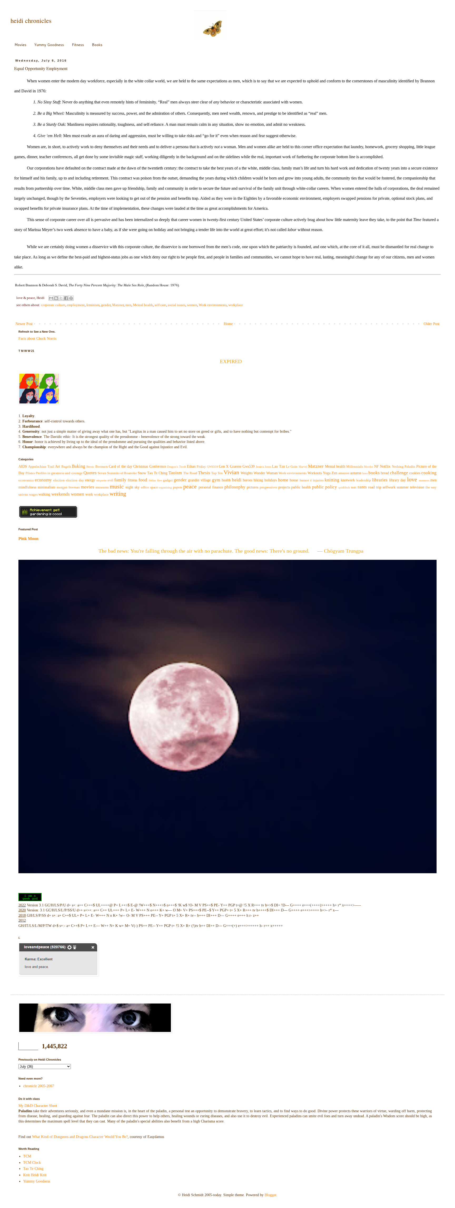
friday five (155, 480)
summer (403, 487)
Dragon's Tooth (176, 466)
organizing (165, 487)
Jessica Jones (263, 466)
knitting (332, 479)
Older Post (431, 324)
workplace (235, 305)
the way (431, 487)
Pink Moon (28, 538)
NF (376, 466)
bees (365, 473)
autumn (355, 473)
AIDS (22, 466)
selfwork (389, 487)
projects (284, 487)
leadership (363, 480)
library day (397, 480)
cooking (429, 472)
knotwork (348, 480)
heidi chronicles (31, 20)
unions (23, 494)
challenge (399, 472)
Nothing (398, 466)
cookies (414, 473)
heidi (236, 479)
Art (57, 466)
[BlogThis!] (56, 298)
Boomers (101, 466)
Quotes (90, 472)
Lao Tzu (278, 466)
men (128, 305)
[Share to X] (61, 298)
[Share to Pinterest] (71, 298)
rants (362, 487)
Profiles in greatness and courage (59, 473)
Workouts (315, 473)
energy (90, 480)
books (374, 472)
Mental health (143, 305)
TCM (27, 1156)
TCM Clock (32, 1163)
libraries (380, 479)
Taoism (175, 472)
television (417, 487)
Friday (201, 466)
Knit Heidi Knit (35, 1175)
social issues (176, 305)
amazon (343, 473)
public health (301, 487)
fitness (132, 480)
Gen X (224, 466)
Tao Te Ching (157, 473)
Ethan (191, 466)
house (294, 480)
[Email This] (51, 298)
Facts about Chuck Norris (37, 339)
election (59, 480)
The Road (190, 473)
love (412, 479)
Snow (142, 473)
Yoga (326, 473)
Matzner (118, 305)
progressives (268, 487)
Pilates (30, 473)
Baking (78, 466)
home (283, 479)
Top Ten (217, 473)
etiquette (101, 480)
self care (160, 305)
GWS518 (212, 466)
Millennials (354, 466)
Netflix (385, 466)
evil (110, 480)
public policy (324, 487)
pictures (252, 487)
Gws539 (249, 466)
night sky (133, 487)
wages (33, 494)
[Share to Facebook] (66, 298)
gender (106, 305)
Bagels (66, 466)
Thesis (204, 472)
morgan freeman (68, 487)
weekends (60, 494)
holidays (270, 480)
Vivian (231, 472)
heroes (247, 480)
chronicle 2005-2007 (38, 1086)
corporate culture (53, 305)
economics (26, 480)
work (89, 494)
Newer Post (24, 324)
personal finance (211, 487)
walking (44, 494)
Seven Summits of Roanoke (117, 473)
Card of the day (120, 466)
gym (216, 479)
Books (97, 44)
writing (118, 493)
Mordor (368, 466)
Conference (157, 466)
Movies (20, 44)
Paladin (409, 466)
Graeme (235, 466)
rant (354, 487)
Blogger (270, 1195)
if (311, 480)
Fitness (78, 44)
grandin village (199, 480)
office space (149, 487)
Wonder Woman (266, 473)
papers (177, 487)
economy (43, 479)
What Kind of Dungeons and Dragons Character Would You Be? (80, 1137)
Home (228, 324)
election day (75, 480)
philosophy (234, 487)
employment (76, 305)
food (143, 479)
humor (304, 480)
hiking (258, 480)
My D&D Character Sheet (37, 1106)
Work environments (213, 305)
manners (424, 480)
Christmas (140, 466)
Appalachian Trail (41, 466)
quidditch (344, 487)
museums (102, 487)
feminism (93, 305)
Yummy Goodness (49, 44)
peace (190, 486)
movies (87, 487)
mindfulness (27, 487)
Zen (334, 473)
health (226, 480)
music (117, 486)
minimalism (46, 487)
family (120, 479)
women (192, 305)
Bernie (90, 466)
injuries (318, 480)
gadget (168, 480)
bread (385, 473)
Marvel (303, 466)
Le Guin (292, 466)
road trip (374, 487)
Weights (247, 473)
